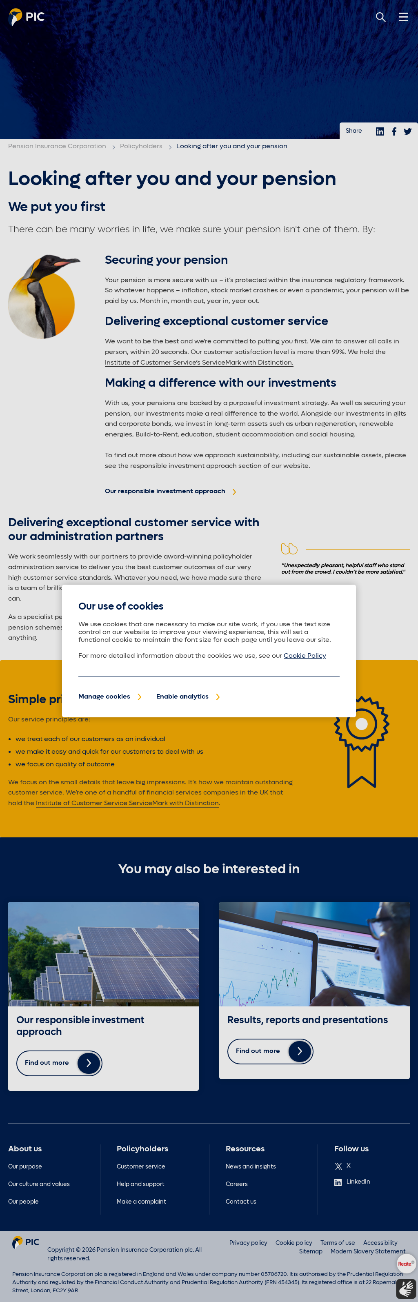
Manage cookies (104, 697)
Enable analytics (182, 697)
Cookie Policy (305, 656)
